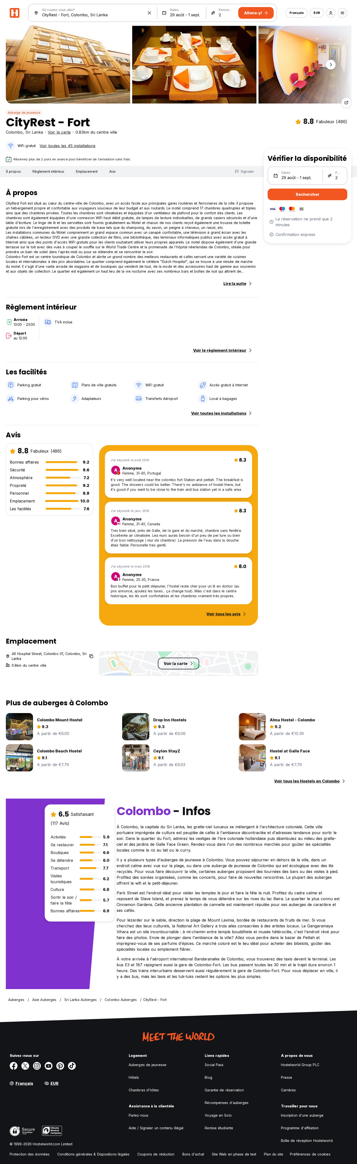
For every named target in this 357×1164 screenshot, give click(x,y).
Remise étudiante (219, 1128)
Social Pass (214, 1065)
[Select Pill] (331, 13)
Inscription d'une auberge (302, 1115)
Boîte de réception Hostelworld (307, 1140)
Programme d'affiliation (300, 1128)
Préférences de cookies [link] (310, 1154)
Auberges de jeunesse (147, 1065)
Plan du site (273, 1154)
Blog (208, 1077)
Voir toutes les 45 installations (67, 145)
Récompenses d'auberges (226, 1103)
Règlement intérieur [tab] (48, 171)
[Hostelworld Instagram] (37, 1066)
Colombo (14, 132)
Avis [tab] (112, 171)
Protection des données (30, 1154)
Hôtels (134, 1077)
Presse (286, 1077)
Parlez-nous (138, 1115)
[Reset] (149, 13)
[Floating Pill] (331, 64)
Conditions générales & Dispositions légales (93, 1154)
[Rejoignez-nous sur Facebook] (13, 1066)
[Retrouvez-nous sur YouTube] (48, 1066)
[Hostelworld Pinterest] (60, 1066)
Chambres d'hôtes (144, 1090)
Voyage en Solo (218, 1115)
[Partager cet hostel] (346, 102)
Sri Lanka (34, 132)
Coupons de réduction (156, 1154)
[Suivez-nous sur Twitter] (25, 1066)
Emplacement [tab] (87, 171)
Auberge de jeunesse (24, 112)
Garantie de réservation (224, 1090)
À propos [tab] (13, 171)
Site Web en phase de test (234, 1154)
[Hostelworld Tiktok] (72, 1066)
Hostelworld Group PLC (300, 1065)
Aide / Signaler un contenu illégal (156, 1128)
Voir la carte (59, 132)
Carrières (288, 1090)
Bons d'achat (193, 1154)
